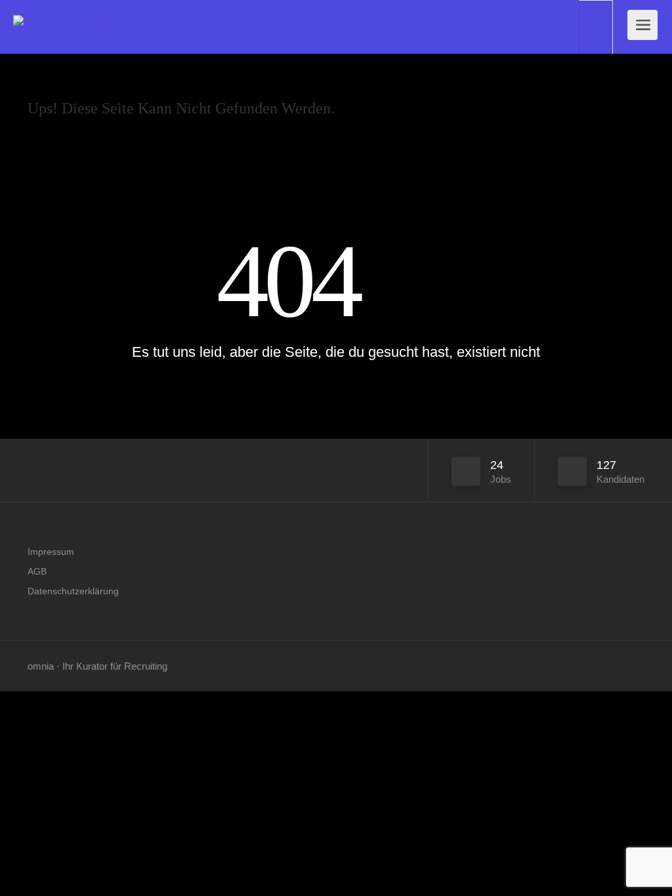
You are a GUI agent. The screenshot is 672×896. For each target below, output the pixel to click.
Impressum (51, 551)
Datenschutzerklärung (73, 591)
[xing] (636, 666)
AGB (37, 571)
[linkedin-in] (614, 666)
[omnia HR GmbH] (58, 8)
